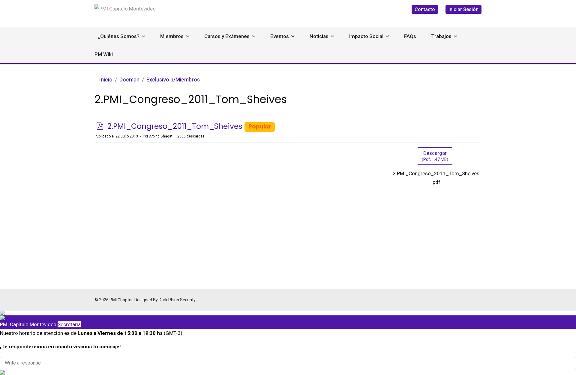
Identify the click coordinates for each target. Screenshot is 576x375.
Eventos (279, 36)
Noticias (319, 36)
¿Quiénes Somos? (119, 36)
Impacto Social (366, 36)
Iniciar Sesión (463, 9)
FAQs (410, 36)
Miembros (172, 36)
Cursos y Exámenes (227, 36)
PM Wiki (103, 54)
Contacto (425, 9)
